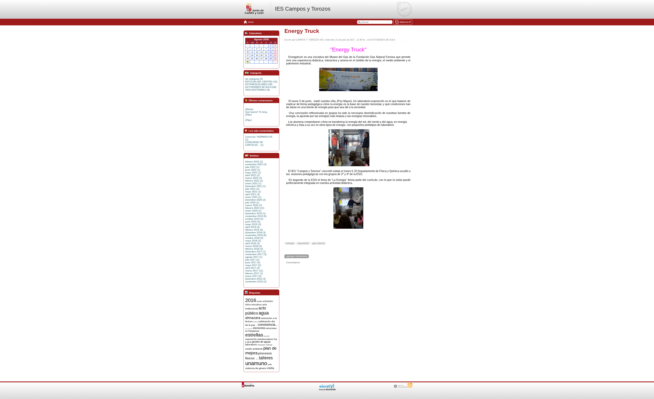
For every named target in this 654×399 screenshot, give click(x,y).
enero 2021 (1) (253, 197)
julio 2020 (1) (252, 202)
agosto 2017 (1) (253, 257)
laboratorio (251, 344)
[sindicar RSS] (410, 385)
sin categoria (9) (254, 78)
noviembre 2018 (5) (256, 235)
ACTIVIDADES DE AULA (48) (260, 87)
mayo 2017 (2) (253, 265)
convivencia (266, 324)
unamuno (256, 363)
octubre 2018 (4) (254, 238)
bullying (255, 321)
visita (270, 368)
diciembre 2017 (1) (255, 251)
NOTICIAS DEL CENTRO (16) (261, 81)
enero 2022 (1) (253, 183)
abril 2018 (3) (252, 243)
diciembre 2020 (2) (255, 199)
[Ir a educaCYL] (327, 389)
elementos (259, 328)
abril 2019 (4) (252, 227)
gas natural (318, 243)
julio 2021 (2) (252, 188)
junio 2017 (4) (252, 262)
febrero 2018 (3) (254, 248)
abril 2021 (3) (252, 194)
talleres (266, 357)
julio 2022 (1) (252, 167)
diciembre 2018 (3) (255, 232)
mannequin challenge (265, 345)
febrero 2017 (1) (254, 273)
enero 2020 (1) (253, 210)
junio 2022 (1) (252, 169)
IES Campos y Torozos (302, 9)
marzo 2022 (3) (253, 178)
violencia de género (255, 368)
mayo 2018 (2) (253, 240)
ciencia (256, 325)
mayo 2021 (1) (253, 191)
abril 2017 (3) (252, 268)
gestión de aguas (261, 341)
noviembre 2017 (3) (256, 254)
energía (290, 243)
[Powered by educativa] (248, 385)
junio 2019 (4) (252, 221)
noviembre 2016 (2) (256, 281)
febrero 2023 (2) (254, 161)
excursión (266, 336)
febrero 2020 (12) (254, 208)
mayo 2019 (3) (253, 224)
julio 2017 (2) (252, 259)
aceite (259, 301)
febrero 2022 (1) (254, 180)
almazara (252, 318)
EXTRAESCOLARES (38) (258, 84)
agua (264, 313)
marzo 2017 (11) (254, 270)
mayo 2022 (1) (253, 172)
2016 (250, 300)
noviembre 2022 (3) (256, 164)
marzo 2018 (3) (253, 246)
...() (249, 108)
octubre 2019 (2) (254, 218)
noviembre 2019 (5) (256, 216)
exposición (303, 243)
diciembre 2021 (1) (255, 186)
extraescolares (265, 339)
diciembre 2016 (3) (255, 278)
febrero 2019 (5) (254, 229)
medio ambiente (254, 348)
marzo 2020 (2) (253, 205)
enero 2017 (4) (253, 276)
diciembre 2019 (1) (255, 213)
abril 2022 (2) (252, 175)
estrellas (254, 335)
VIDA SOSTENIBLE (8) (257, 89)
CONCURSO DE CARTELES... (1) (254, 143)
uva (270, 364)
